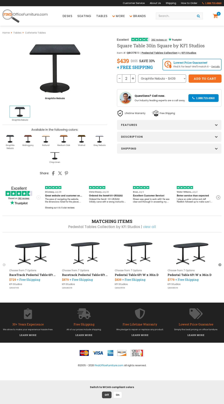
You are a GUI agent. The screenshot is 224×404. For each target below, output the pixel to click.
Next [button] (220, 265)
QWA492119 (67, 288)
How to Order (189, 3)
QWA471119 (14, 288)
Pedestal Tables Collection (159, 53)
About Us (155, 3)
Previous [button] (4, 265)
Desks (68, 16)
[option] (19, 113)
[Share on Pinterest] (66, 173)
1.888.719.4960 (213, 3)
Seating (84, 16)
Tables (102, 16)
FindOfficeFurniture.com (109, 365)
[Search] (198, 16)
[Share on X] (60, 173)
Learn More (28, 335)
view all (149, 226)
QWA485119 (173, 288)
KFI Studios (189, 53)
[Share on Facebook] (53, 173)
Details (215, 66)
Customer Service (134, 3)
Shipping (171, 3)
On (117, 395)
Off (107, 395)
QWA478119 (120, 288)
